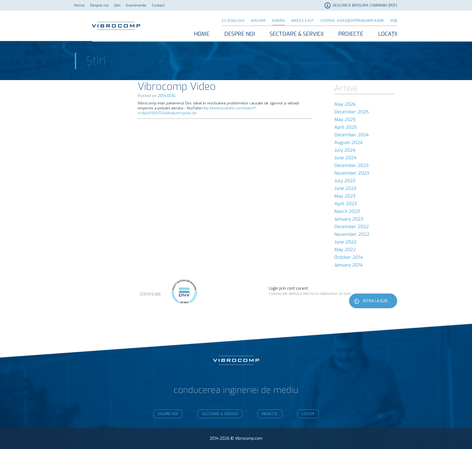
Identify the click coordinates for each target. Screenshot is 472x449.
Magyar (258, 20)
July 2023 (344, 181)
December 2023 (351, 165)
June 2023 (345, 188)
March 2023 (347, 211)
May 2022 (345, 249)
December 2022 (351, 227)
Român (278, 20)
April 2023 (345, 204)
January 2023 (348, 219)
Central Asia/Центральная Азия (352, 20)
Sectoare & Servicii (296, 34)
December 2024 (351, 135)
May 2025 (345, 119)
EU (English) (233, 20)
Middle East (302, 20)
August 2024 (348, 142)
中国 (393, 20)
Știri (117, 5)
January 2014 (348, 265)
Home (79, 5)
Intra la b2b (375, 301)
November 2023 (351, 173)
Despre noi (99, 5)
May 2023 (344, 196)
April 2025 (345, 127)
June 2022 (345, 242)
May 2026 (345, 104)
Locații (387, 34)
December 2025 (351, 112)
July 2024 (344, 150)
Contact (158, 5)
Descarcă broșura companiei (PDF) (365, 5)
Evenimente (136, 5)
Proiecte (350, 34)
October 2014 (348, 257)
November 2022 (351, 234)
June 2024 (345, 158)
